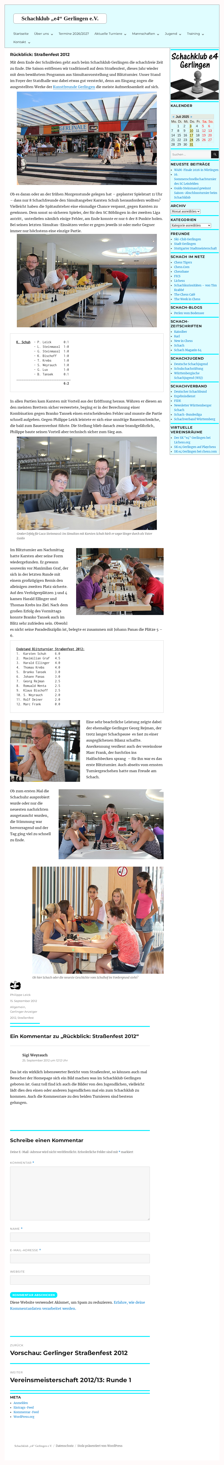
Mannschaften (143, 34)
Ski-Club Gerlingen (187, 239)
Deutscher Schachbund (190, 392)
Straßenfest (26, 1017)
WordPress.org (24, 1417)
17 (191, 135)
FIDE (177, 401)
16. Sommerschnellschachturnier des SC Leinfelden (195, 179)
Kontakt (19, 42)
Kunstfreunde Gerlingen (74, 87)
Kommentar (22, 1163)
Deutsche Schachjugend (191, 364)
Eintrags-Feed (24, 1407)
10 (191, 130)
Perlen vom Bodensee (189, 313)
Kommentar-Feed (26, 1412)
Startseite (21, 34)
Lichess (179, 281)
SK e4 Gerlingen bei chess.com (195, 451)
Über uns (41, 34)
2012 (13, 1017)
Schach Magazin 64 (187, 350)
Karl (177, 336)
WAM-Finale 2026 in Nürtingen (196, 170)
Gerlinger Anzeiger (23, 1011)
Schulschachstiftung (188, 369)
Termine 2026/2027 (74, 34)
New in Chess (183, 341)
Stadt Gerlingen (185, 244)
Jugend (171, 34)
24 (191, 140)
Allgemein (17, 1007)
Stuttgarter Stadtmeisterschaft (195, 248)
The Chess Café (184, 294)
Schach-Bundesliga (188, 414)
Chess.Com (181, 267)
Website (17, 1271)
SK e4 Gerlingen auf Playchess (195, 447)
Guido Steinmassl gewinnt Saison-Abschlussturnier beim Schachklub (195, 192)
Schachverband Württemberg (194, 419)
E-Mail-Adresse (25, 1250)
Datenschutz (65, 1446)
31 (191, 144)
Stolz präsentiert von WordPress (99, 1446)
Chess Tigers (183, 262)
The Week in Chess (187, 299)
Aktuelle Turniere (108, 34)
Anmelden (21, 1403)
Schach (179, 345)
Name (16, 1229)
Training (193, 34)
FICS (177, 276)
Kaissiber (180, 332)
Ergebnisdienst (184, 396)
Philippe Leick (20, 994)
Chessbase (181, 271)
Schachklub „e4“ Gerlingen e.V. (60, 18)
